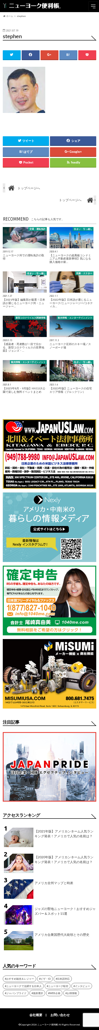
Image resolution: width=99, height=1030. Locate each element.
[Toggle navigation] (93, 6)
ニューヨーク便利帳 (47, 1024)
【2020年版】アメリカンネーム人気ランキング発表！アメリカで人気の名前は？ (64, 859)
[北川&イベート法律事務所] (49, 486)
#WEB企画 (54, 993)
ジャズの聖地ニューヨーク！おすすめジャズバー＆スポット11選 (65, 911)
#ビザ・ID (45, 978)
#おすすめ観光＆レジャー (19, 978)
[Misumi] (49, 706)
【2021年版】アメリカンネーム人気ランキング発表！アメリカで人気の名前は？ (64, 833)
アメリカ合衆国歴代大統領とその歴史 (62, 934)
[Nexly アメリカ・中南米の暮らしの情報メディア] (49, 559)
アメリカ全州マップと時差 (54, 883)
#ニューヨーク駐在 (57, 986)
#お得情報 (71, 993)
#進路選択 (37, 993)
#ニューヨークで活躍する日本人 (23, 986)
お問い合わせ (60, 1015)
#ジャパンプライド (15, 993)
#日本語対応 (63, 978)
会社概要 (35, 1015)
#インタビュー (81, 986)
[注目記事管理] (49, 802)
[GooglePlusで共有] (49, 54)
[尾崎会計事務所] (49, 632)
